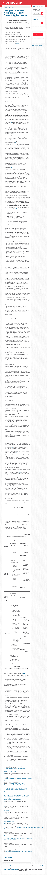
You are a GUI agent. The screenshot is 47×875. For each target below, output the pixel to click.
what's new (9, 857)
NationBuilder (40, 865)
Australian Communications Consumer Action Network (17, 789)
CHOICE (8, 788)
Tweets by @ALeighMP (38, 40)
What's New (11, 7)
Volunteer (38, 34)
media (6, 857)
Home (6, 7)
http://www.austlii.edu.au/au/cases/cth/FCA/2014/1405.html (19, 778)
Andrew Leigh (14, 2)
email (10, 865)
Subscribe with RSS (37, 45)
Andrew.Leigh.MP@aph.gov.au (11, 869)
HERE (17, 43)
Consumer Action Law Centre (17, 788)
